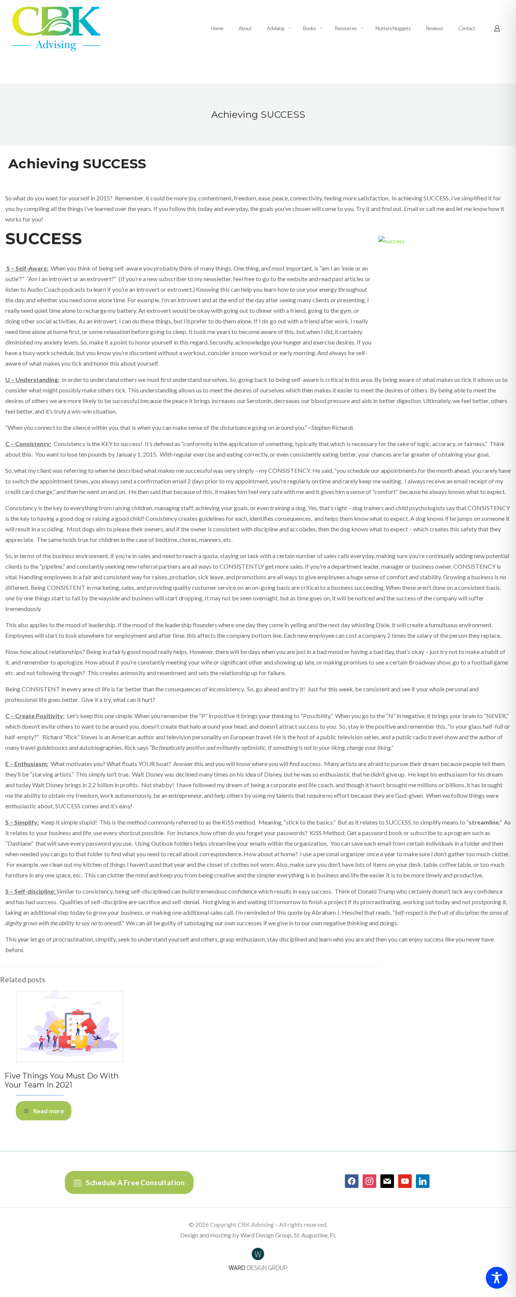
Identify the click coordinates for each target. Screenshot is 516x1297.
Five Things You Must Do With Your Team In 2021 (62, 1080)
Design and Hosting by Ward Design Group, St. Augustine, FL (258, 1235)
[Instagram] (369, 1180)
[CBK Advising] (56, 28)
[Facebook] (351, 1180)
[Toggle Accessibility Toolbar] (496, 1277)
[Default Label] (387, 1180)
